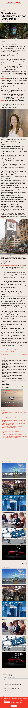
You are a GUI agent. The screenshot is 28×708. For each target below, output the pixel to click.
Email (4, 8)
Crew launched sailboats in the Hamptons (13, 271)
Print (7, 8)
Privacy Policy (6, 694)
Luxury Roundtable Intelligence (9, 44)
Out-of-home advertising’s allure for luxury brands (13, 16)
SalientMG (15, 97)
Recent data (4, 78)
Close (14, 705)
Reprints (12, 349)
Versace (21, 265)
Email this (4, 349)
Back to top (24, 563)
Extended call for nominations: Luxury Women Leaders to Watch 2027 (14, 523)
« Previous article (4, 354)
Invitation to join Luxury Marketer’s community (12, 378)
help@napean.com (16, 684)
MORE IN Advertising (6, 461)
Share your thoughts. (8, 351)
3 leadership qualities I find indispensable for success (13, 434)
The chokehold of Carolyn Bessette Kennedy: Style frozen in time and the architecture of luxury (14, 437)
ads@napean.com (15, 688)
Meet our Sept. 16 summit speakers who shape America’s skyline (19, 588)
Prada (2, 265)
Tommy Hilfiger (13, 265)
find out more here (20, 702)
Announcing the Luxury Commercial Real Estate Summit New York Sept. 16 (13, 497)
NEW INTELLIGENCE (4, 358)
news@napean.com (13, 687)
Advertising (3, 10)
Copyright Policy (14, 694)
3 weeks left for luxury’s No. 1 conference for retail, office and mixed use (13, 474)
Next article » (24, 354)
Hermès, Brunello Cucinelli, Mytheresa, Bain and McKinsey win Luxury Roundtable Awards (12, 416)
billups (2, 100)
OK (7, 702)
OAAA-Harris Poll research (8, 218)
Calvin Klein (7, 265)
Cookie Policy (6, 696)
